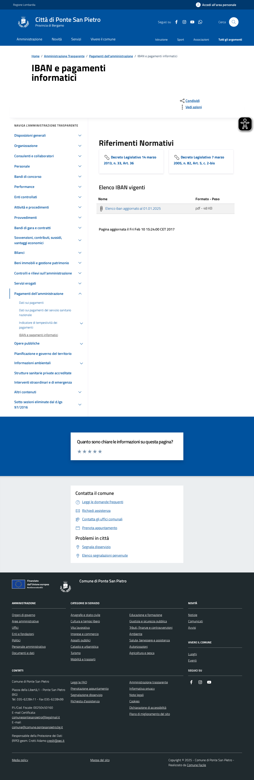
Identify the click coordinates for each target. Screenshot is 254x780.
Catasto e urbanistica (84, 646)
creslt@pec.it (55, 740)
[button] (216, 5)
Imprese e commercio (85, 633)
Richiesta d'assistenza (85, 701)
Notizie (192, 614)
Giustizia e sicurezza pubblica (148, 621)
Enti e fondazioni (23, 633)
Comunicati (195, 621)
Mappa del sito (100, 760)
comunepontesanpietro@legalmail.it (36, 717)
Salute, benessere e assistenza (149, 640)
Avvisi (192, 627)
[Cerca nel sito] (234, 22)
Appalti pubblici (80, 640)
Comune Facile (196, 765)
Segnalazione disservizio (86, 694)
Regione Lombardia (24, 5)
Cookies (134, 701)
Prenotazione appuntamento (90, 688)
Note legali (136, 694)
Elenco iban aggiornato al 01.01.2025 (133, 208)
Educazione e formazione (145, 614)
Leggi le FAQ (79, 682)
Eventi (192, 660)
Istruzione (161, 39)
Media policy (20, 760)
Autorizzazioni (138, 646)
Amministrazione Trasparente (64, 56)
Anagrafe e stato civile (85, 614)
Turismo (76, 652)
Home (35, 56)
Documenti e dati (23, 652)
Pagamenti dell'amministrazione (111, 56)
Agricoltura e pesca (141, 652)
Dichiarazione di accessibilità (147, 707)
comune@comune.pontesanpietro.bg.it (37, 727)
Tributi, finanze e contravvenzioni (150, 627)
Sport (180, 39)
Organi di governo (23, 614)
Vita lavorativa (80, 627)
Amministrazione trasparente (148, 682)
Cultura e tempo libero (85, 621)
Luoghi (192, 654)
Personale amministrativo (29, 646)
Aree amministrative (25, 621)
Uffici (15, 627)
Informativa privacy (142, 688)
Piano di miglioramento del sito (149, 713)
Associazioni (201, 39)
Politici (16, 640)
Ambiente (135, 633)
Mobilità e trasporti (83, 659)
